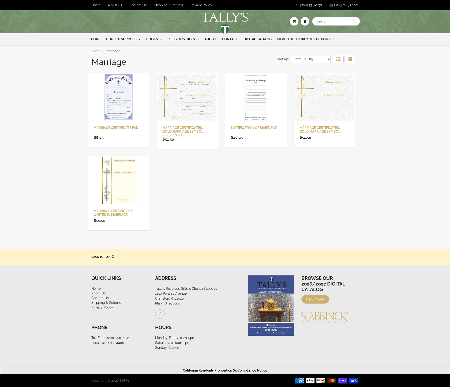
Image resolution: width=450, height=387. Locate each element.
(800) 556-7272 (311, 5)
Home (96, 5)
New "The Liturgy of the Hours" (305, 39)
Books (152, 39)
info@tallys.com (346, 5)
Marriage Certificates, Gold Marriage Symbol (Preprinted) (182, 131)
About (210, 39)
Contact (230, 39)
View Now (315, 299)
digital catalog (258, 39)
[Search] (354, 21)
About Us (115, 5)
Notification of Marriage (254, 128)
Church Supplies (121, 39)
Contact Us (138, 5)
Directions (172, 303)
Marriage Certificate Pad (116, 128)
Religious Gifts (181, 39)
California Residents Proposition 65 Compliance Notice (225, 370)
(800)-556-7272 (117, 338)
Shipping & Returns (168, 5)
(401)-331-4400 (112, 343)
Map (158, 303)
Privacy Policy (201, 5)
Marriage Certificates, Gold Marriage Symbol (320, 129)
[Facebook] (160, 314)
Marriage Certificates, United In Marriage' (114, 213)
